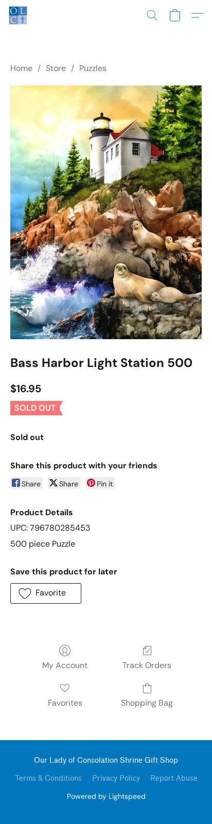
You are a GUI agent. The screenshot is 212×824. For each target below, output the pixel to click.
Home (21, 68)
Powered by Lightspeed (106, 796)
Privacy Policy (116, 778)
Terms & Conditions (48, 778)
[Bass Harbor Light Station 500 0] (106, 212)
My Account (64, 665)
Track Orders (146, 665)
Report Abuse (174, 778)
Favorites (65, 702)
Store (56, 68)
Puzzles (93, 68)
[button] (18, 15)
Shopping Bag (147, 702)
